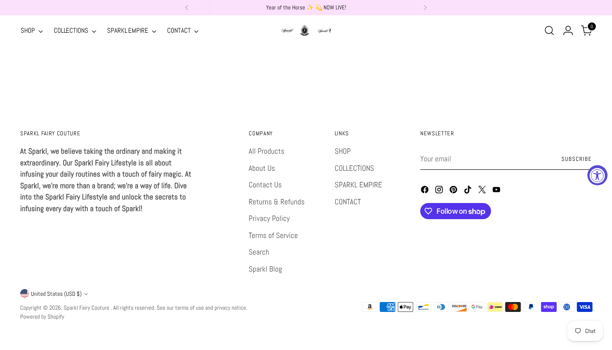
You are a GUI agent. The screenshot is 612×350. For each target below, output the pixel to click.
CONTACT (348, 202)
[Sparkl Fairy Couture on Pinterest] (454, 191)
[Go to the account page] (568, 30)
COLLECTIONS (354, 168)
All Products (266, 151)
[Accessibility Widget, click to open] (597, 175)
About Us (262, 168)
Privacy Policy (269, 218)
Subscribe (576, 159)
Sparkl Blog (265, 269)
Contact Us (265, 185)
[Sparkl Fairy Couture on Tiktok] (468, 191)
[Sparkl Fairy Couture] (306, 30)
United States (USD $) (56, 294)
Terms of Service (273, 235)
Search (259, 252)
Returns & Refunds (277, 202)
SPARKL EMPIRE (358, 185)
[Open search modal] (549, 30)
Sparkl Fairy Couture (87, 307)
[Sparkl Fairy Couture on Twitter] (483, 191)
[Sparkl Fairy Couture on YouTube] (497, 191)
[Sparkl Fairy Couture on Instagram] (440, 191)
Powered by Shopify (42, 316)
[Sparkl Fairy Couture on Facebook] (425, 191)
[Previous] (187, 7)
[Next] (425, 7)
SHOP (343, 151)
